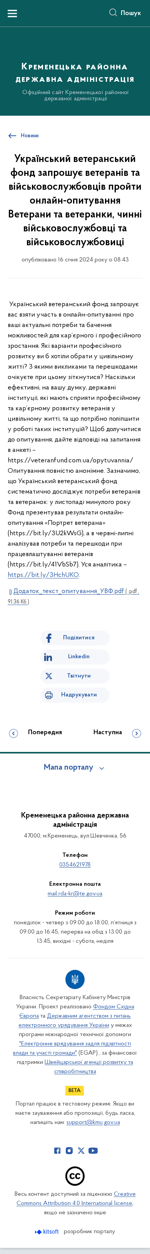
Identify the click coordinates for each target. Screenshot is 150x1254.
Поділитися (79, 638)
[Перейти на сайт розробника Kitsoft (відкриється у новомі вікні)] (47, 1232)
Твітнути (79, 676)
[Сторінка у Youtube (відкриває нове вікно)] (93, 1150)
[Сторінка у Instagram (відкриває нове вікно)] (69, 1150)
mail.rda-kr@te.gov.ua (75, 894)
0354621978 (75, 865)
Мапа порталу (68, 768)
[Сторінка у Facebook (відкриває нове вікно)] (57, 1150)
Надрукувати (79, 695)
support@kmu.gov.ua (93, 1122)
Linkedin (79, 657)
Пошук (131, 13)
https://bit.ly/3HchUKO (43, 575)
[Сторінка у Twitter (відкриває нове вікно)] (81, 1150)
